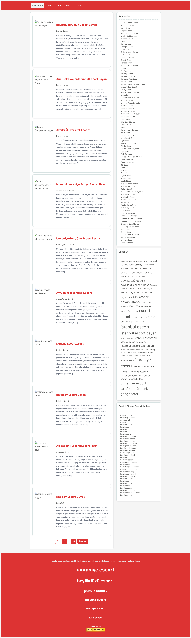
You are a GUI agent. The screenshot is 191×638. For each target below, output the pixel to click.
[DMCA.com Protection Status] (95, 631)
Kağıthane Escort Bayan (130, 224)
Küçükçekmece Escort (129, 135)
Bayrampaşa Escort (128, 200)
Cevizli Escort (126, 41)
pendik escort (95, 591)
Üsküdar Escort (126, 82)
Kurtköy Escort (126, 60)
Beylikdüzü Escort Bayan (130, 114)
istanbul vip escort (127, 350)
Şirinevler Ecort (126, 240)
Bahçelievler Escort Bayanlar (132, 192)
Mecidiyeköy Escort (128, 138)
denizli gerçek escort (128, 488)
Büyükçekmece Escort (129, 116)
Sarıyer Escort (126, 232)
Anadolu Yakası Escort (65, 190)
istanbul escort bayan (139, 333)
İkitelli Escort (125, 133)
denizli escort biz (126, 495)
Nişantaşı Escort (127, 229)
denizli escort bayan (127, 415)
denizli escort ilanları (128, 436)
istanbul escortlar (127, 338)
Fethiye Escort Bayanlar (130, 216)
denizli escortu (125, 434)
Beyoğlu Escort (126, 202)
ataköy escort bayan (145, 265)
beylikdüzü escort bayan (136, 285)
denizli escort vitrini (127, 490)
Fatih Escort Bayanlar (129, 213)
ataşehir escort (95, 599)
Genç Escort (125, 170)
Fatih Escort (125, 210)
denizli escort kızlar (127, 441)
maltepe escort (127, 360)
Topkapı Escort (126, 151)
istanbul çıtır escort (141, 350)
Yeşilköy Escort (126, 154)
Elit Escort (124, 167)
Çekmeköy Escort (127, 208)
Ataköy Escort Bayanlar (130, 92)
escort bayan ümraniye (140, 306)
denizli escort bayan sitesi (130, 493)
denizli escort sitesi (127, 455)
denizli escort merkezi (128, 469)
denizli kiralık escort (127, 450)
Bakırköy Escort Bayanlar (130, 103)
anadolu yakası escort (145, 261)
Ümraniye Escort (127, 73)
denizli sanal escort (127, 439)
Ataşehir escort (127, 269)
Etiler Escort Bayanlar (129, 122)
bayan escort (140, 277)
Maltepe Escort (126, 63)
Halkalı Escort (126, 127)
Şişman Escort (126, 175)
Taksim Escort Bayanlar (130, 149)
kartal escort (149, 353)
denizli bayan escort (127, 418)
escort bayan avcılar (132, 292)
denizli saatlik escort (128, 448)
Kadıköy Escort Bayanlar (130, 52)
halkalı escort (138, 322)
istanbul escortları (145, 338)
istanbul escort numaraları (134, 342)
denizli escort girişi (127, 472)
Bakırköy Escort (62, 401)
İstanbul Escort (62, 31)
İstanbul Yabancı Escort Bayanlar (133, 221)
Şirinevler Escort (127, 243)
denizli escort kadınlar (128, 443)
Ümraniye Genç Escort (65, 245)
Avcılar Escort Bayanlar (130, 98)
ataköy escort (128, 264)
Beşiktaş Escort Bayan (129, 108)
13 (73, 541)
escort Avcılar (132, 288)
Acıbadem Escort (62, 452)
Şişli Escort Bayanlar (128, 143)
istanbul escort (135, 326)
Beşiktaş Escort (127, 106)
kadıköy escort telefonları (136, 353)
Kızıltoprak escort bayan (142, 355)
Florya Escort (126, 125)
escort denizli (125, 420)
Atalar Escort (125, 28)
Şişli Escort (125, 141)
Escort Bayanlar (127, 159)
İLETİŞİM (77, 5)
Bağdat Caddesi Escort (129, 36)
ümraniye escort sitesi (132, 379)
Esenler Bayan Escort (129, 205)
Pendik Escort (126, 68)
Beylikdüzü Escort (128, 111)
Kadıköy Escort (62, 503)
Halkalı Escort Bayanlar (130, 130)
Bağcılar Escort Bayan (129, 184)
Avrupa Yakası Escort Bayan (131, 157)
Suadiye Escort (126, 71)
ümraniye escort (95, 570)
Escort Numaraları (127, 162)
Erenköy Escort (126, 44)
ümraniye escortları (139, 371)
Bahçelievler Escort (128, 186)
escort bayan (146, 288)
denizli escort (125, 422)
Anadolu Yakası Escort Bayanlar (133, 84)
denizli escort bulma (127, 479)
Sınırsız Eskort (126, 178)
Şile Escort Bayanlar (128, 237)
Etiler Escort (125, 119)
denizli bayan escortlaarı (129, 467)
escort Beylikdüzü (130, 311)
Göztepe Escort (127, 47)
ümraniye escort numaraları (136, 375)
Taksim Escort (126, 146)
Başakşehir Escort (128, 197)
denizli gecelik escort (128, 446)
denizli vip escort (126, 460)
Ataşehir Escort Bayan (129, 33)
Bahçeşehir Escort (128, 194)
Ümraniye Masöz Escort (130, 76)
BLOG (49, 5)
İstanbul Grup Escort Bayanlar (132, 218)
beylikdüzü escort (133, 280)
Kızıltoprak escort (127, 355)
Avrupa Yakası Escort (64, 299)
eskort (98, 626)
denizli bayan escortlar (128, 462)
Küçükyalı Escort (127, 57)
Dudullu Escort (62, 350)
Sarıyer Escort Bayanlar (130, 235)
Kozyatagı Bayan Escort (130, 227)
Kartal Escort (125, 55)
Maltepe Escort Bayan (129, 65)
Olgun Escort (125, 173)
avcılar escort (143, 268)
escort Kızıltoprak (141, 317)
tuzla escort (95, 617)
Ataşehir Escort (126, 31)
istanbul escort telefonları (137, 345)
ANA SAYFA (37, 5)
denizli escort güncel (128, 474)
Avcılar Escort (126, 95)
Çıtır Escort (125, 165)
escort (92, 626)
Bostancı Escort (127, 39)
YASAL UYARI (62, 5)
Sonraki (83, 541)
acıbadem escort (127, 261)
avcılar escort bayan (132, 272)
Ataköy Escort (126, 90)
